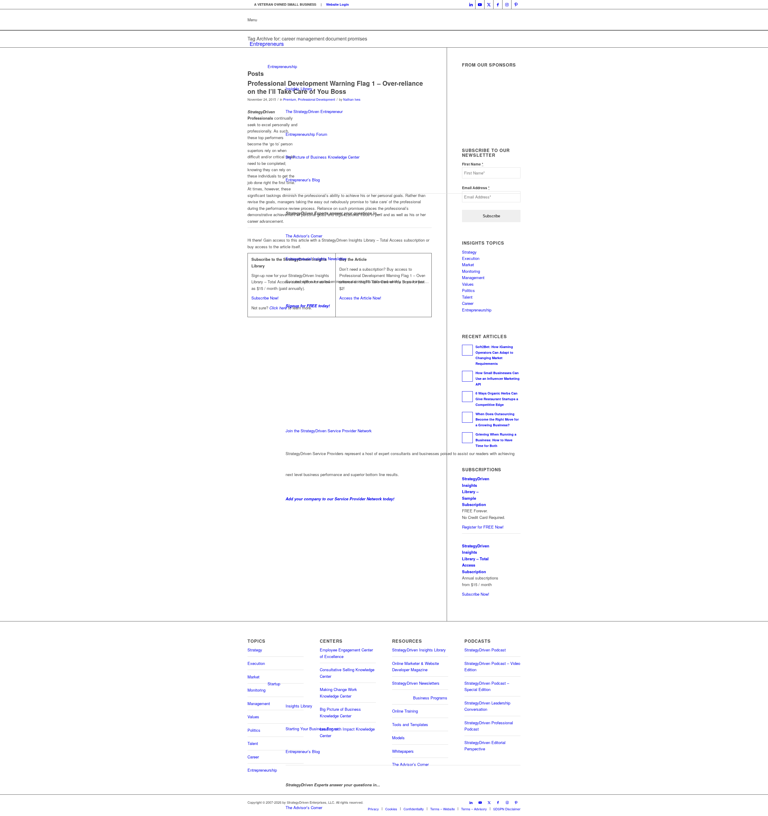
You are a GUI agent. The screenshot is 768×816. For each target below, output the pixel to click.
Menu (252, 19)
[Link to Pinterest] (516, 4)
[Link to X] (488, 4)
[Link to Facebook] (498, 4)
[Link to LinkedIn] (470, 4)
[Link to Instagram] (506, 4)
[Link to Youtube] (480, 4)
